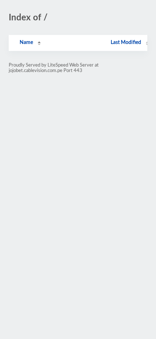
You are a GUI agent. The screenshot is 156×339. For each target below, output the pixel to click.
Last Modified (126, 42)
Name (26, 42)
